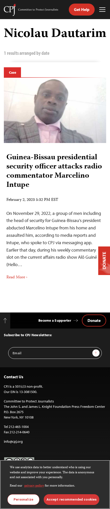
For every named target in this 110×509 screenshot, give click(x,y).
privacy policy (34, 486)
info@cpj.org (13, 441)
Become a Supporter (54, 320)
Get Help (82, 9)
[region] (55, 484)
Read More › (16, 277)
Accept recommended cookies (71, 499)
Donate (94, 320)
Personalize (23, 499)
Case (12, 72)
